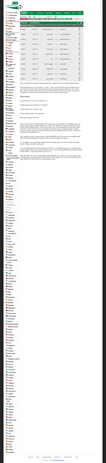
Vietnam (10, 441)
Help (76, 457)
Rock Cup (9, 207)
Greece (10, 212)
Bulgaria (10, 121)
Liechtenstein (12, 276)
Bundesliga (11, 26)
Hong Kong (11, 220)
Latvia (10, 268)
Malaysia (11, 289)
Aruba (10, 74)
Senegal (10, 377)
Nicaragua (11, 318)
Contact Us (57, 457)
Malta (9, 294)
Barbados (11, 90)
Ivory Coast (11, 244)
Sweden (10, 394)
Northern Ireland (13, 327)
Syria (9, 399)
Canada (10, 134)
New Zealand (12, 316)
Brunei (10, 118)
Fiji (9, 183)
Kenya (10, 257)
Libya (9, 273)
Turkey (10, 417)
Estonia (10, 175)
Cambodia (11, 129)
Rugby (80, 13)
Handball (58, 13)
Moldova (10, 302)
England (10, 43)
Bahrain (10, 84)
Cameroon (11, 131)
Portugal (10, 351)
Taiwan (10, 404)
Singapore (11, 383)
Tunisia (10, 414)
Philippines (11, 345)
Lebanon (10, 270)
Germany (11, 194)
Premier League (13, 12)
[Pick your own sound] (79, 28)
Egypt (10, 170)
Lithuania (11, 278)
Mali (9, 292)
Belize (10, 98)
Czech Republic (12, 155)
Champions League (10, 34)
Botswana (11, 113)
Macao (10, 284)
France (10, 51)
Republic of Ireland (13, 359)
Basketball (49, 13)
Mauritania (11, 297)
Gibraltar (10, 199)
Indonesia (11, 231)
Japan (10, 249)
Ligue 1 (10, 31)
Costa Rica (11, 145)
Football (24, 13)
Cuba (9, 150)
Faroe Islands (12, 181)
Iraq (9, 239)
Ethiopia (10, 178)
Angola (10, 61)
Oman (10, 332)
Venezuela (11, 439)
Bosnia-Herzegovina (10, 109)
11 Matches (24, 23)
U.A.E (10, 423)
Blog (38, 457)
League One (11, 18)
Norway (10, 329)
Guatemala (11, 215)
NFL (74, 13)
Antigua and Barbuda (10, 65)
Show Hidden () (34, 23)
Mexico (10, 300)
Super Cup (9, 209)
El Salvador (11, 173)
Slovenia (10, 388)
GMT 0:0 (49, 16)
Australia (11, 76)
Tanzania (10, 409)
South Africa (12, 391)
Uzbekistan (11, 436)
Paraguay (11, 340)
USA (9, 433)
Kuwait (10, 265)
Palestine (11, 335)
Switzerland (11, 396)
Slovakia (10, 386)
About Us (30, 457)
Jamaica (10, 247)
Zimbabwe (11, 452)
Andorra (10, 59)
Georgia (10, 191)
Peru (9, 343)
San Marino (11, 369)
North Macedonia (13, 324)
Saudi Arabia (12, 372)
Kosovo (8, 262)
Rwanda (10, 367)
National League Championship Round (11, 205)
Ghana (10, 197)
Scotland (10, 375)
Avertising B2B (47, 457)
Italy (9, 48)
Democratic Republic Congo (12, 158)
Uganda (10, 425)
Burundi (10, 126)
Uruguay (10, 431)
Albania (10, 53)
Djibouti (10, 164)
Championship (12, 15)
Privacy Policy (68, 457)
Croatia (10, 147)
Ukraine (10, 428)
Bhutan (10, 103)
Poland (10, 348)
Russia (10, 364)
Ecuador (10, 167)
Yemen (10, 447)
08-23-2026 (24, 16)
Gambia (10, 189)
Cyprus (10, 153)
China (10, 139)
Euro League (12, 40)
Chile (9, 137)
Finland (10, 186)
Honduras (11, 218)
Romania (11, 361)
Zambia (10, 449)
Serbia (10, 380)
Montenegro (11, 308)
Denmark (11, 162)
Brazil (10, 115)
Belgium (10, 95)
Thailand (10, 412)
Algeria (10, 56)
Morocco (10, 310)
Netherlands (12, 313)
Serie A (10, 29)
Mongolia (11, 305)
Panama (10, 337)
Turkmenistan (12, 420)
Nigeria (10, 321)
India (9, 228)
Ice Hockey (39, 13)
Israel (10, 241)
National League (10, 201)
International (12, 233)
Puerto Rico (11, 353)
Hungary (10, 223)
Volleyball (67, 13)
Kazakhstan (11, 255)
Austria (10, 79)
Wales (10, 444)
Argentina (11, 68)
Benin (10, 100)
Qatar (10, 356)
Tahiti (8, 401)
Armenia (10, 71)
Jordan (10, 252)
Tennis (31, 13)
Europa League (12, 37)
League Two (11, 20)
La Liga (10, 23)
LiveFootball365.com (58, 460)
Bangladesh (11, 87)
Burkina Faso (12, 123)
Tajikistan (11, 406)
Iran (9, 236)
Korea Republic (12, 260)
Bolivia (10, 106)
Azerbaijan (11, 82)
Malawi (10, 286)
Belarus (10, 92)
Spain (10, 45)
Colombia (11, 142)
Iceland (10, 226)
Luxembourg (12, 281)
